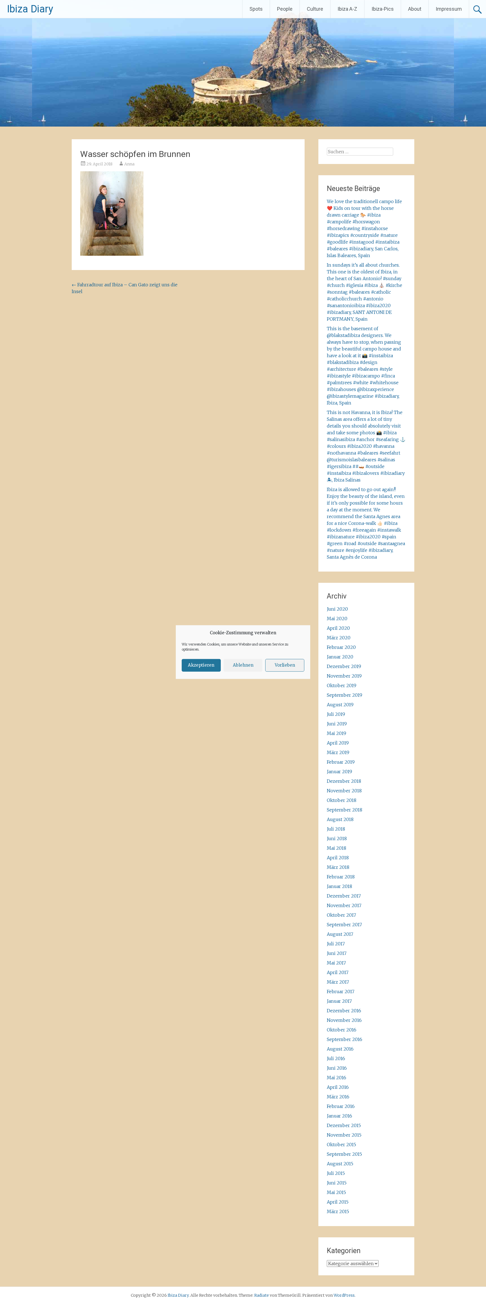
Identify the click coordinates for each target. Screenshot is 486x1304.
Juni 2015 (336, 1183)
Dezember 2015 (344, 1125)
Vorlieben (285, 665)
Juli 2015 (336, 1173)
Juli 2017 (336, 943)
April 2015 (337, 1202)
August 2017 (340, 934)
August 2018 (340, 819)
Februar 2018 (341, 877)
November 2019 (344, 676)
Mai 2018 (336, 848)
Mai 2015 (336, 1192)
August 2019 (340, 704)
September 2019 (344, 695)
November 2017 (344, 905)
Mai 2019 (336, 733)
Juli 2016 (336, 1058)
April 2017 (337, 972)
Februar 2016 (341, 1106)
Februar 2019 (341, 762)
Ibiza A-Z (347, 9)
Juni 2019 (337, 724)
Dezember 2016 (344, 1010)
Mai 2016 (336, 1077)
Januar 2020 (340, 657)
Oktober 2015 (341, 1144)
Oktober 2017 (341, 915)
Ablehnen (243, 665)
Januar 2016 (339, 1116)
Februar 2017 (340, 991)
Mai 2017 (336, 963)
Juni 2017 (336, 953)
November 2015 (344, 1135)
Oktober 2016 (341, 1030)
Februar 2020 (341, 647)
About (414, 9)
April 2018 (338, 857)
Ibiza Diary (30, 9)
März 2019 (338, 752)
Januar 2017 (339, 1001)
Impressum (449, 9)
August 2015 (340, 1163)
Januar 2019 (339, 771)
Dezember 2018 (344, 781)
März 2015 (338, 1211)
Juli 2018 (336, 829)
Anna (129, 164)
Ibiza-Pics (383, 9)
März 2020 (338, 637)
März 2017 (338, 982)
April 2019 (338, 743)
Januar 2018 (339, 886)
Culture (315, 9)
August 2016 (340, 1049)
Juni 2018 (337, 838)
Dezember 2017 (344, 896)
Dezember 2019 (344, 666)
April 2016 (338, 1087)
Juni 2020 (337, 609)
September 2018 (344, 810)
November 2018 (344, 790)
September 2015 (344, 1154)
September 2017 (344, 924)
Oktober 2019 (341, 685)
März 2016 (338, 1097)
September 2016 (344, 1039)
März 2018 (338, 867)
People (284, 9)
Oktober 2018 (341, 800)
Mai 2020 (337, 618)
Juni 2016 (337, 1068)
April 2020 (338, 628)
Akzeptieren (201, 665)
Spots (256, 9)
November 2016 (344, 1020)
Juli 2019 (336, 714)
